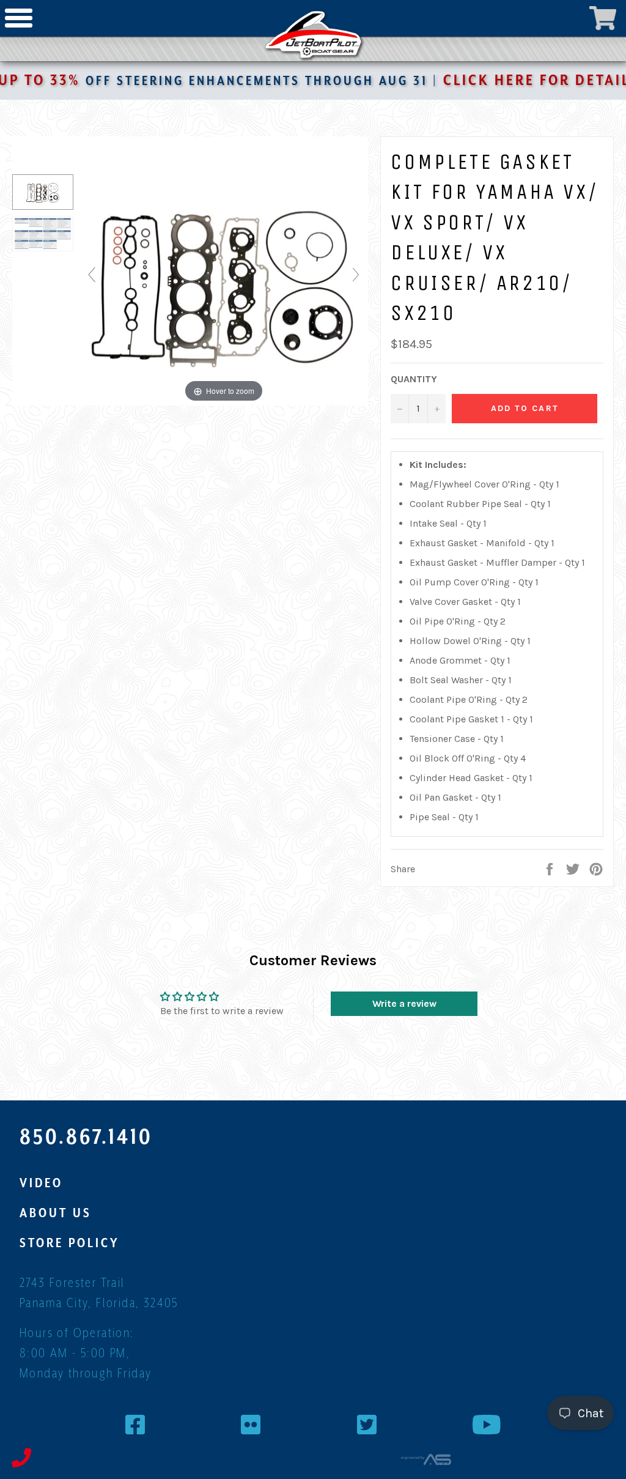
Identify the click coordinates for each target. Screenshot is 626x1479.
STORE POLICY (70, 1243)
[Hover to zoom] (223, 280)
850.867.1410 (86, 1136)
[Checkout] (602, 18)
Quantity (414, 379)
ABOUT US (56, 1213)
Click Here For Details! (501, 80)
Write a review (404, 1003)
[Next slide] (356, 274)
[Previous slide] (91, 274)
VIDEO (41, 1183)
